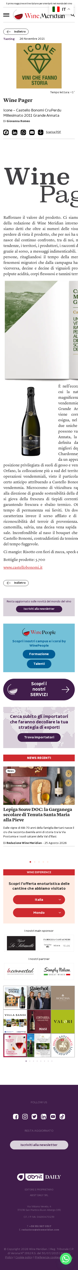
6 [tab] (44, 1061)
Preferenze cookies (47, 1257)
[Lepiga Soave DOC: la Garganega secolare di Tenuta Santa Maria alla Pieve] (39, 786)
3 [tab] (39, 862)
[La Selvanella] (21, 943)
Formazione (39, 654)
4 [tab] (43, 862)
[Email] (32, 132)
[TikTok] (62, 1116)
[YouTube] (53, 1116)
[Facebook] (6, 132)
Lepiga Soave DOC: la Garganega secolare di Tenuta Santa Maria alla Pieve (37, 814)
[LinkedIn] (14, 132)
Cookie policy (23, 1257)
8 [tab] (51, 1061)
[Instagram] (25, 1116)
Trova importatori (39, 737)
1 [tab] (30, 862)
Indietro (20, 32)
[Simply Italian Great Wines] (57, 971)
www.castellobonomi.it (22, 568)
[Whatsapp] (66, 1259)
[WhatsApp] (23, 132)
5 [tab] (48, 862)
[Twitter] (34, 1116)
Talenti (39, 663)
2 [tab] (35, 862)
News (11, 771)
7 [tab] (48, 1061)
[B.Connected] (21, 971)
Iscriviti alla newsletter (39, 609)
